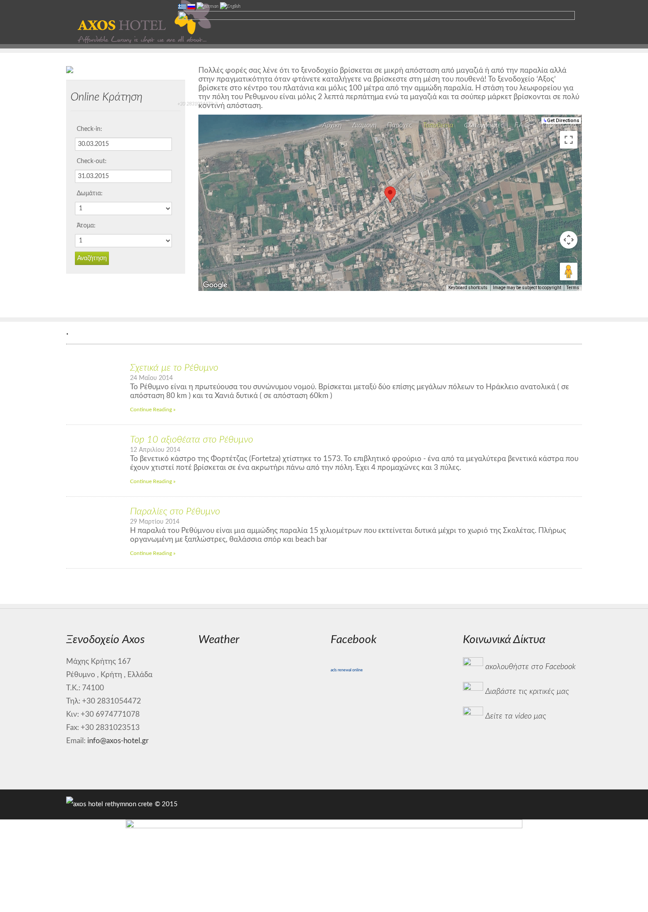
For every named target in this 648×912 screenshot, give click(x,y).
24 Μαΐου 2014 (151, 378)
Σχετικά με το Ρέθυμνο (174, 367)
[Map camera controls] (568, 240)
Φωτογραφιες (484, 125)
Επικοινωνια (559, 125)
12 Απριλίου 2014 (155, 450)
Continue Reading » (152, 409)
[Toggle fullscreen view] (568, 140)
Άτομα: (86, 226)
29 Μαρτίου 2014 (154, 521)
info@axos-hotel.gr (118, 740)
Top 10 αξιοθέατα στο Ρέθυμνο (191, 439)
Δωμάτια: (90, 193)
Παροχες (399, 125)
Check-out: (92, 161)
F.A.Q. (522, 125)
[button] (390, 194)
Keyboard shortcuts (468, 287)
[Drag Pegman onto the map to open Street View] (568, 271)
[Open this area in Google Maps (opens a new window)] (215, 285)
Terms (572, 287)
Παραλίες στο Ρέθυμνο (175, 511)
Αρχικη (332, 125)
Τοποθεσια (438, 125)
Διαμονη (364, 125)
